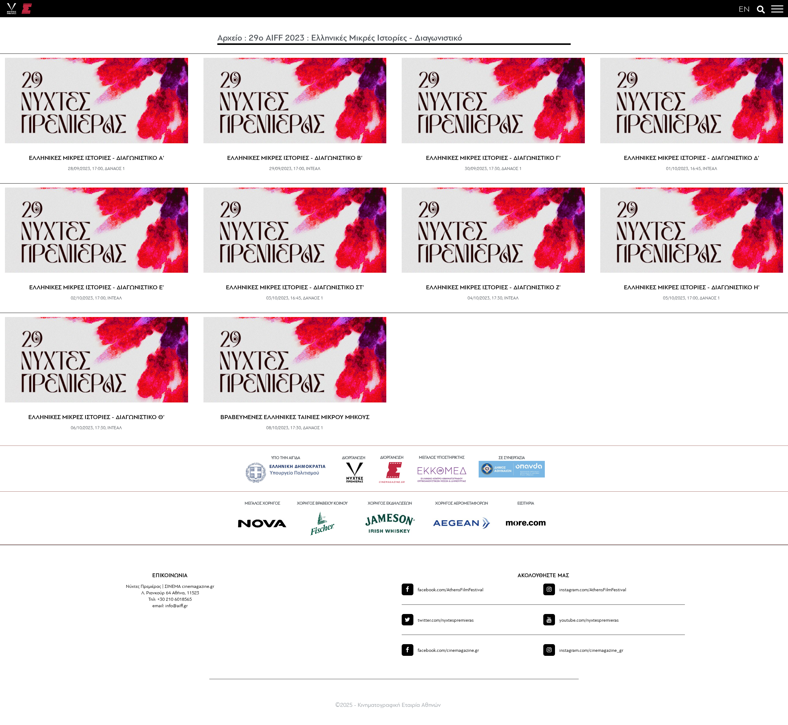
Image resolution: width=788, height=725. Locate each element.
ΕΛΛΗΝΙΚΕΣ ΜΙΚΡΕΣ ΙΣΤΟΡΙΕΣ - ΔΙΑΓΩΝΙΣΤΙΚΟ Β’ (294, 158)
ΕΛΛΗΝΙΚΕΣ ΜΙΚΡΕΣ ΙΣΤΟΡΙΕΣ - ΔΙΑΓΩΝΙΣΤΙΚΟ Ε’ (96, 288)
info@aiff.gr (176, 606)
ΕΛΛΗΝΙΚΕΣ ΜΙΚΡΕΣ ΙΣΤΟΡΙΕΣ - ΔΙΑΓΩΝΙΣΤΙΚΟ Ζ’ (493, 288)
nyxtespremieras (446, 620)
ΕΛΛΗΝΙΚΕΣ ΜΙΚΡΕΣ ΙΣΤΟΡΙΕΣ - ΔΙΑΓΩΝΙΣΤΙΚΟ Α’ (96, 158)
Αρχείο (229, 38)
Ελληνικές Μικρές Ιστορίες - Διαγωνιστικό (386, 38)
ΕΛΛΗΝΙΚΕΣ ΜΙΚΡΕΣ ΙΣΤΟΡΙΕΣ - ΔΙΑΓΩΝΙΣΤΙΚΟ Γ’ (493, 158)
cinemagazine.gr (448, 650)
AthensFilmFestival (450, 590)
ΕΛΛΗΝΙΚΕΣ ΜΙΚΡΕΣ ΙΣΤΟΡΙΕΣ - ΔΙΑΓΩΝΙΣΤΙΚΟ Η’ (691, 288)
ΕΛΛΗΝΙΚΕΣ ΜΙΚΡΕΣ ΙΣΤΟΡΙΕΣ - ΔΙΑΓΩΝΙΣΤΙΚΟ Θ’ (96, 417)
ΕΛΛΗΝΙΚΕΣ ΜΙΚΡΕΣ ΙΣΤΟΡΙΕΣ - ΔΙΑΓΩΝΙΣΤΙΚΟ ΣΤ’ (295, 288)
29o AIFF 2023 (277, 38)
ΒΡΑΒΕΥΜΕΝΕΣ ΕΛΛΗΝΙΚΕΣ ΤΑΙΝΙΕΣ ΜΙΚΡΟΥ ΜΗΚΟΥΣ (294, 417)
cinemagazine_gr (591, 650)
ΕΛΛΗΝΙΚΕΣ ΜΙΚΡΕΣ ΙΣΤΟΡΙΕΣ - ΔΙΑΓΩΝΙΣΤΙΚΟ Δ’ (691, 158)
